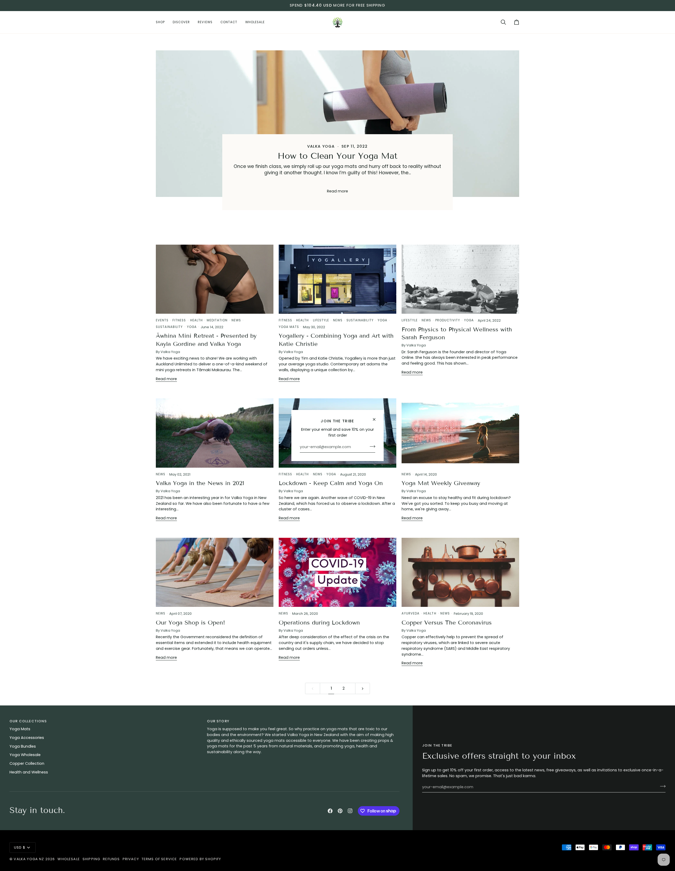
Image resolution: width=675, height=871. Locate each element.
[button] (162, 22)
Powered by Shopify (200, 859)
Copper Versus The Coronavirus (447, 622)
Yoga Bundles (22, 746)
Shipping (91, 859)
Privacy (131, 859)
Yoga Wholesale (25, 754)
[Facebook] (330, 811)
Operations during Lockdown (319, 622)
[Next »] (362, 688)
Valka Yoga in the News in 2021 (200, 483)
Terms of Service (159, 859)
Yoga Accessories (26, 737)
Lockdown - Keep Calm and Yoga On (331, 483)
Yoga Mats (19, 729)
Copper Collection (26, 763)
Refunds (111, 859)
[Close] (376, 419)
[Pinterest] (340, 811)
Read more (337, 191)
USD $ (19, 847)
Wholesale (68, 859)
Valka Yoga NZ (29, 859)
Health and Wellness (28, 772)
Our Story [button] (218, 721)
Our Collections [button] (28, 721)
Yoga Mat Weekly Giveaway (441, 483)
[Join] (371, 446)
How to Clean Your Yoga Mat (337, 156)
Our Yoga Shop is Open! (190, 622)
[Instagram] (350, 811)
